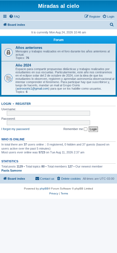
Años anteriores (29, 48)
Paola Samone (11, 170)
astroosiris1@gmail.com (32, 88)
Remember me (73, 129)
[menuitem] (14, 16)
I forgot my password (15, 129)
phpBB (44, 188)
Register (23, 103)
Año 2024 (23, 65)
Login (6, 103)
